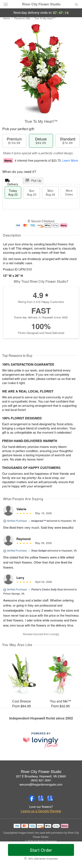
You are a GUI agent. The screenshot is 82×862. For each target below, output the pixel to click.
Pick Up (36, 180)
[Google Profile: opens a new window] (41, 798)
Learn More (70, 160)
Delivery (12, 183)
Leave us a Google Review (41, 811)
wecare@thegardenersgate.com (41, 784)
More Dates (69, 192)
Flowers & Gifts (22, 18)
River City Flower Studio (41, 4)
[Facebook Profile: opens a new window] (32, 798)
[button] (73, 852)
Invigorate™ (38, 521)
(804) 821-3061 (41, 780)
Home (6, 18)
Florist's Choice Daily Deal (47, 589)
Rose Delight (39, 550)
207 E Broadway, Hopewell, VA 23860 (41, 776)
